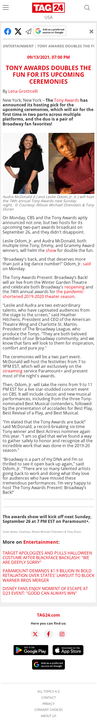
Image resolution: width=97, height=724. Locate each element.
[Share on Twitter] (18, 31)
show (51, 250)
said (87, 264)
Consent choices (48, 710)
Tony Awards (67, 100)
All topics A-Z (49, 691)
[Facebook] (48, 634)
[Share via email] (28, 31)
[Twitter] (35, 634)
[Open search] (87, 7)
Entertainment (18, 46)
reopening (74, 287)
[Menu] (6, 8)
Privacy (48, 704)
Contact (48, 698)
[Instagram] (62, 634)
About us (48, 716)
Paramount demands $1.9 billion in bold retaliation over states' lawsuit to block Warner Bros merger (48, 575)
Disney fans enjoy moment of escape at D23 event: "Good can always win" (45, 591)
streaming (13, 371)
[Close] (91, 31)
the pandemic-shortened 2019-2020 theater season (44, 294)
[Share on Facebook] (8, 31)
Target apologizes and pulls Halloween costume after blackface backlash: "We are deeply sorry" (47, 557)
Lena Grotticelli (23, 91)
